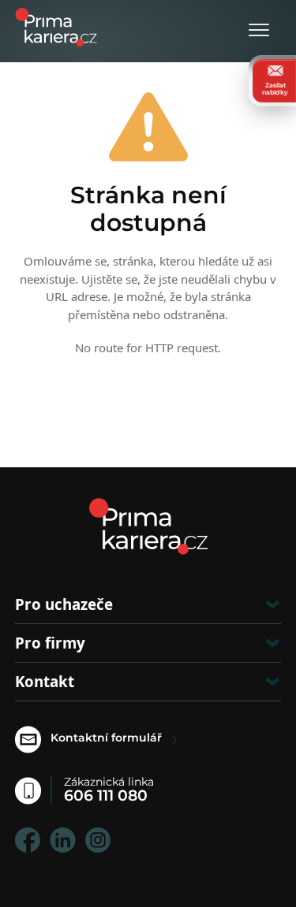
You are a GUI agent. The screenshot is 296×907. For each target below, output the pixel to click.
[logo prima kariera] (56, 25)
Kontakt (44, 681)
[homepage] (148, 526)
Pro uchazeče (64, 604)
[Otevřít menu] (259, 31)
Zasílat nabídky (275, 88)
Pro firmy (50, 642)
